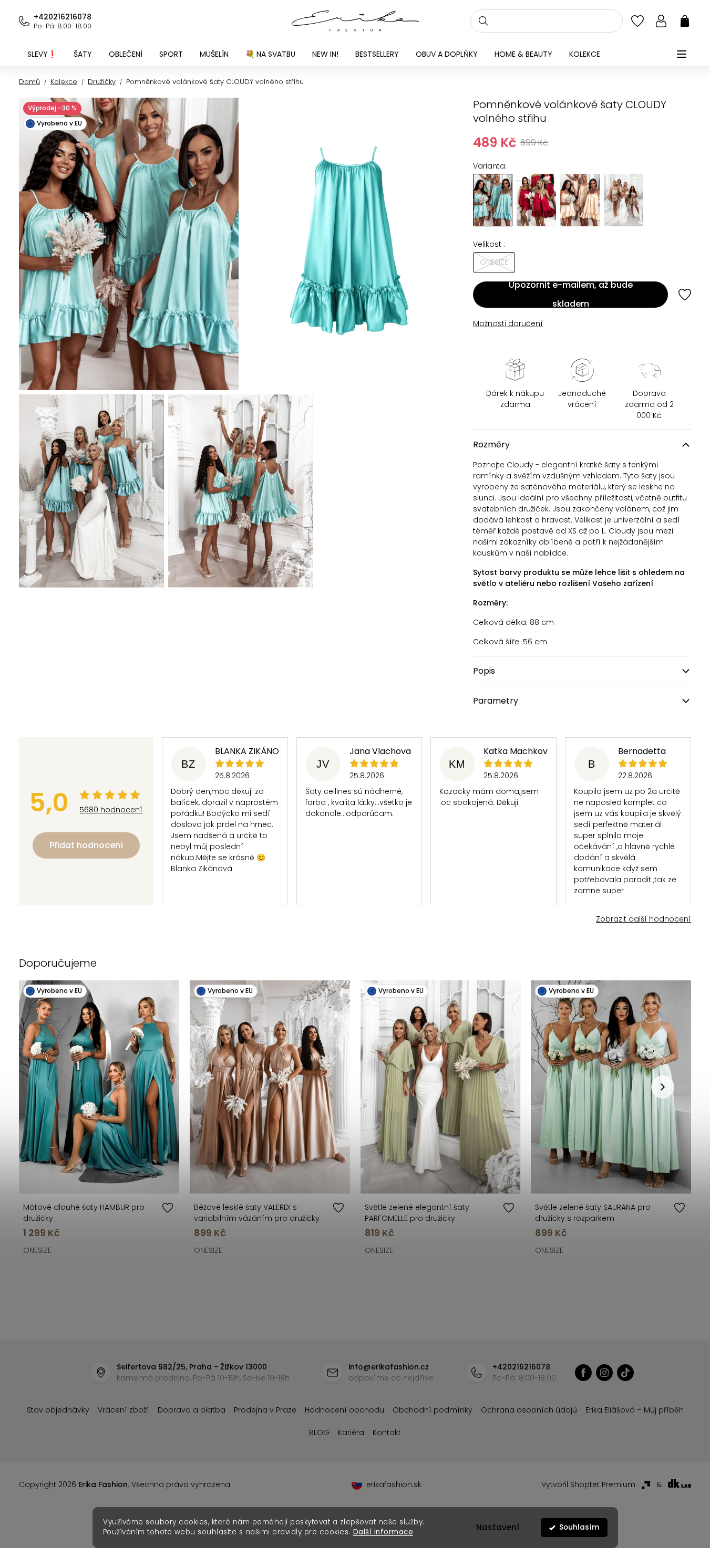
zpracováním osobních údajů (476, 857)
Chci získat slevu (434, 832)
